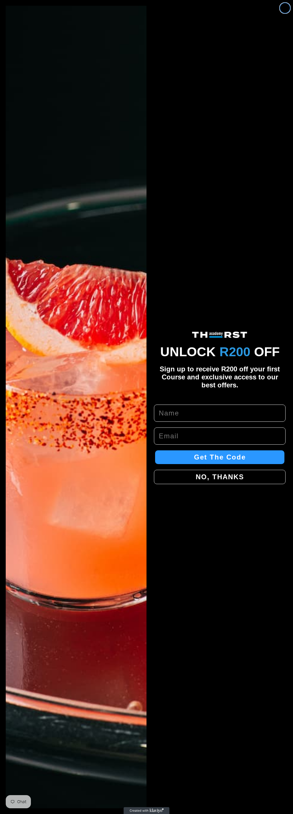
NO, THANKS (220, 477)
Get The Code (220, 457)
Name (164, 399)
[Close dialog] (285, 8)
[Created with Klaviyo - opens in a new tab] (146, 810)
